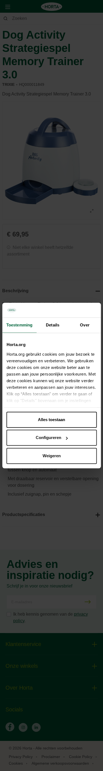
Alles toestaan (51, 419)
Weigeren (52, 455)
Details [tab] (52, 325)
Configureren (48, 437)
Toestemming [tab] (19, 325)
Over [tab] (84, 325)
